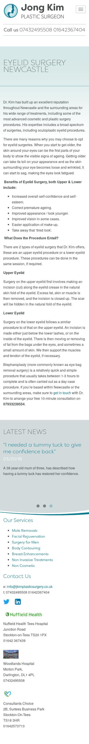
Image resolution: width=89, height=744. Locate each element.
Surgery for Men (25, 542)
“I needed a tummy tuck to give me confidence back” (42, 448)
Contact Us (17, 576)
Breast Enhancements (30, 554)
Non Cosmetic (23, 565)
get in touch (62, 392)
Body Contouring (26, 548)
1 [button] (38, 505)
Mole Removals (24, 530)
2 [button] (44, 505)
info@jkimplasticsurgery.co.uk (29, 586)
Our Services (18, 520)
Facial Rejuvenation (28, 536)
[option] (44, 461)
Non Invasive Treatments (32, 560)
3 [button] (50, 505)
